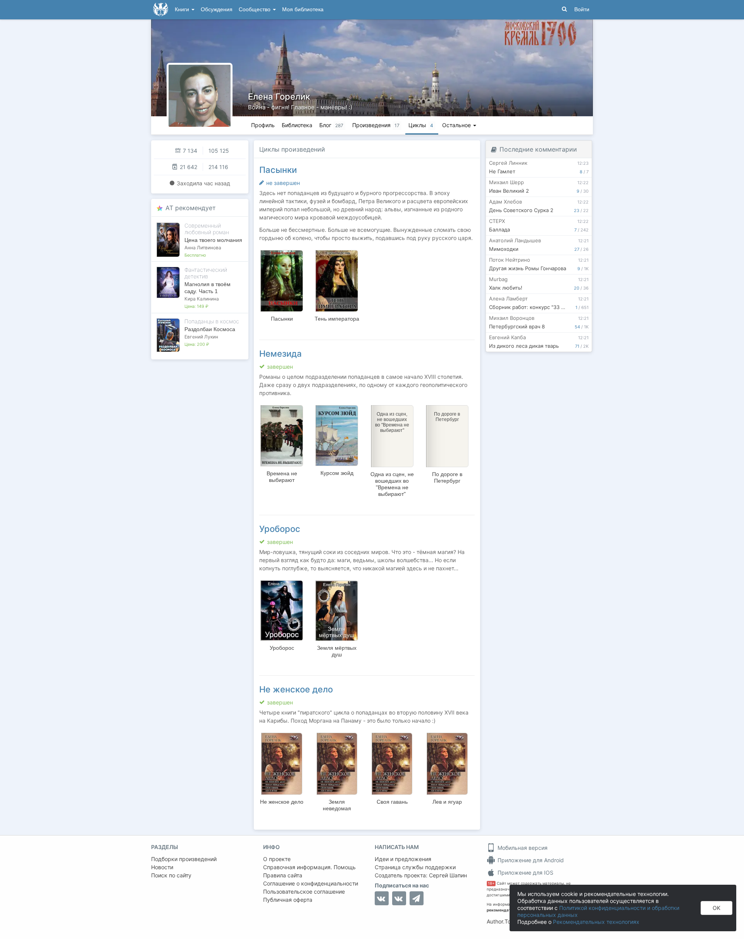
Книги (183, 9)
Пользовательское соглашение (304, 891)
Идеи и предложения (403, 859)
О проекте (277, 859)
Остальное (457, 125)
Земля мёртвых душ (336, 651)
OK (716, 907)
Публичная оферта (287, 899)
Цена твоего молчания (213, 240)
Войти (581, 9)
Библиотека (297, 125)
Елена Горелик (279, 96)
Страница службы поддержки (415, 867)
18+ (491, 883)
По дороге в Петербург (447, 477)
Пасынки (278, 170)
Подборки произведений (184, 859)
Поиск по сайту (171, 875)
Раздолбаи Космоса (209, 329)
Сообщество (255, 9)
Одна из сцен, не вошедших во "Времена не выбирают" (392, 484)
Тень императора (337, 319)
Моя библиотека (303, 9)
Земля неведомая (337, 805)
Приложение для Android (530, 860)
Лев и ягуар (447, 802)
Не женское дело (296, 689)
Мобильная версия (522, 847)
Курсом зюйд (336, 473)
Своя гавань (392, 802)
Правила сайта (282, 875)
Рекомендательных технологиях (596, 921)
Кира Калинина (201, 299)
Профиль (263, 125)
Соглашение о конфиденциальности (310, 883)
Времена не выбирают (282, 476)
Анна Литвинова (202, 247)
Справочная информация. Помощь (309, 867)
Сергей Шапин (448, 875)
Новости (162, 867)
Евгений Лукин (201, 337)
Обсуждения (216, 9)
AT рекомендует (190, 208)
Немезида (280, 354)
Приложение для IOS (524, 872)
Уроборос (279, 529)
